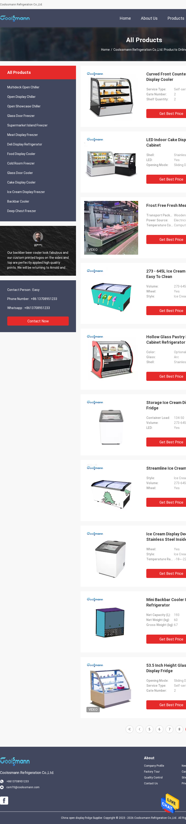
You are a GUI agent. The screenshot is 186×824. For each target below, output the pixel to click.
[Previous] (139, 729)
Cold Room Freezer (21, 163)
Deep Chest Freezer (21, 211)
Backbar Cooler (18, 201)
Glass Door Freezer (21, 116)
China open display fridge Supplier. (82, 817)
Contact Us (151, 783)
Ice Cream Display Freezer (26, 192)
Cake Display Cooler (21, 182)
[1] (129, 729)
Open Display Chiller (21, 97)
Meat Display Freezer (22, 135)
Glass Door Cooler (20, 173)
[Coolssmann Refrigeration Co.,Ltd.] (14, 18)
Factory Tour (152, 771)
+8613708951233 (37, 308)
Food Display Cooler (21, 154)
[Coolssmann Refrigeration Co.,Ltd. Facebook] (4, 801)
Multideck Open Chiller (23, 87)
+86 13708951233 (44, 299)
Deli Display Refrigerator (24, 144)
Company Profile (154, 765)
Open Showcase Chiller (24, 106)
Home (105, 49)
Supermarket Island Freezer (27, 125)
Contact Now (38, 321)
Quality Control (153, 777)
